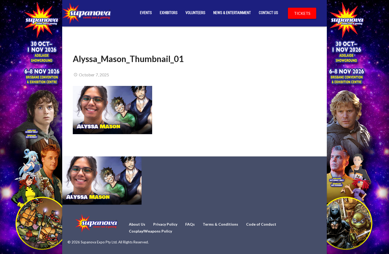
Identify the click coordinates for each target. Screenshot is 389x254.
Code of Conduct (261, 224)
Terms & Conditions (220, 224)
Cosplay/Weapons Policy (150, 231)
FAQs (190, 224)
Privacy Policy (165, 224)
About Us (137, 224)
